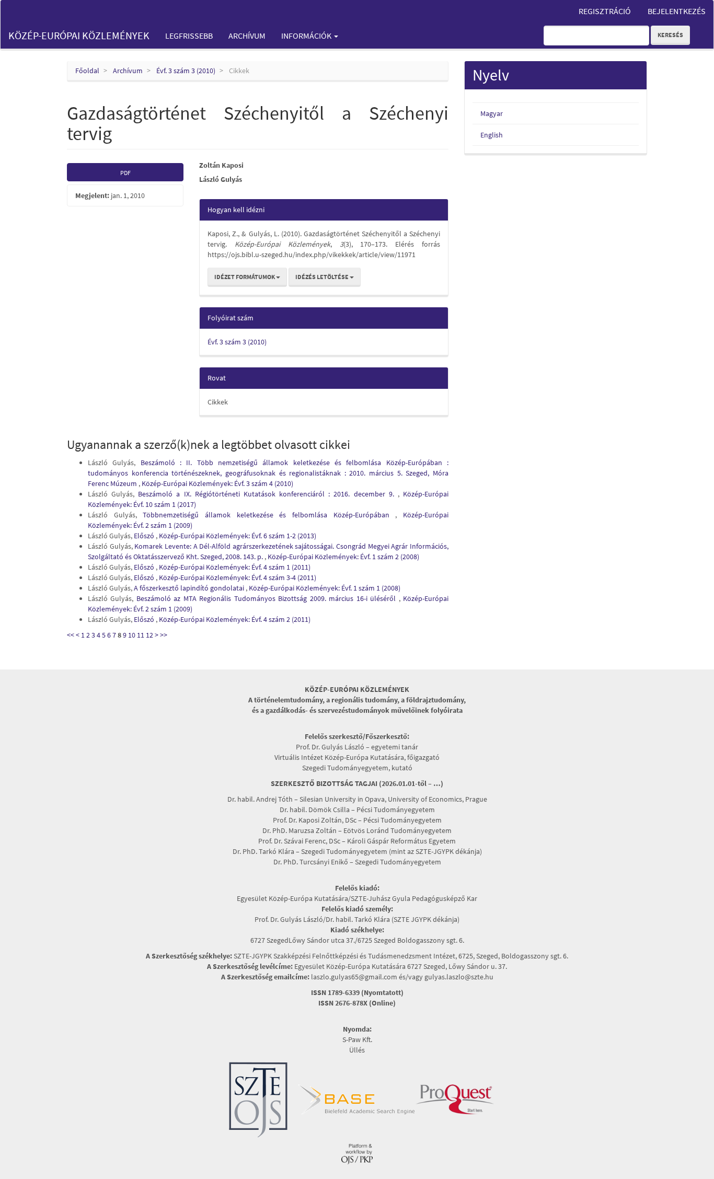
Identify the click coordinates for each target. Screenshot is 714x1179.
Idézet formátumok (245, 277)
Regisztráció (605, 11)
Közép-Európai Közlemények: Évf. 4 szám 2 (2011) (234, 619)
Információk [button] (307, 35)
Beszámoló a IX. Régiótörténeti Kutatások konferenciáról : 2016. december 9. (268, 494)
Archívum (247, 35)
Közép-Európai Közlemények (78, 35)
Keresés (670, 35)
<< (70, 635)
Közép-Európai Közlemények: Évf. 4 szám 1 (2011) (234, 567)
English (491, 135)
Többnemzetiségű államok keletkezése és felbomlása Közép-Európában (269, 514)
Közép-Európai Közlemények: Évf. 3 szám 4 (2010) (217, 483)
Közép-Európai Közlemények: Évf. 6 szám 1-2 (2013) (237, 535)
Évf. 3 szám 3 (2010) (185, 70)
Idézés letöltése (322, 277)
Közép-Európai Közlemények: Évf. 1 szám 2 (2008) (343, 556)
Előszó (145, 535)
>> (163, 635)
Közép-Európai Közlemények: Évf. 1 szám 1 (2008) (324, 588)
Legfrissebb (189, 35)
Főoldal (87, 70)
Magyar (491, 113)
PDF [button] (125, 173)
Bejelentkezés (677, 11)
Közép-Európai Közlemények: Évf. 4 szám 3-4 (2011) (237, 577)
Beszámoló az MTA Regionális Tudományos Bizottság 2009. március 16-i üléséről (267, 598)
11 (140, 635)
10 (131, 635)
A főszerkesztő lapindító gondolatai (190, 588)
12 (149, 635)
